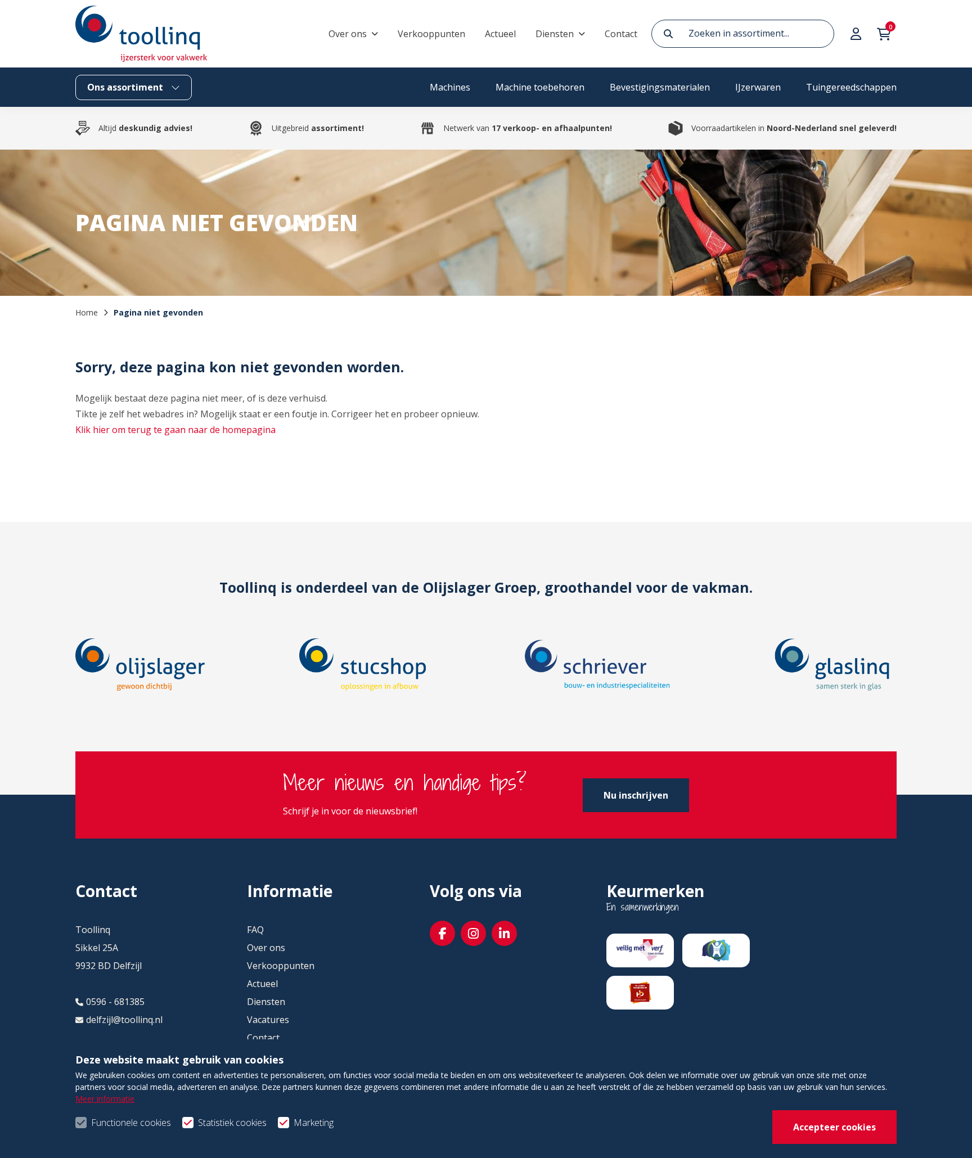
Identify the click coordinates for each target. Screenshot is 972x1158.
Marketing (314, 1122)
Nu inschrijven (636, 795)
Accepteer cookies (834, 1127)
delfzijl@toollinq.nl (124, 1019)
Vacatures (268, 1019)
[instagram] (473, 933)
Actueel (500, 34)
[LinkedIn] (504, 933)
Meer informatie (104, 1098)
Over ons (347, 34)
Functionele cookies (131, 1122)
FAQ (255, 929)
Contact (621, 34)
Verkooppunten (431, 34)
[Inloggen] (857, 34)
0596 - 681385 (115, 1001)
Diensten (555, 34)
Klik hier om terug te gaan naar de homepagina (175, 429)
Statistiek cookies (232, 1122)
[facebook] (442, 933)
